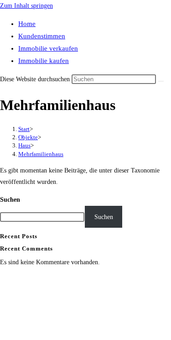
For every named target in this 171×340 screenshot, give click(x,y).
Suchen (10, 199)
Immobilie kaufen (43, 60)
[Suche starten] (161, 81)
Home (27, 23)
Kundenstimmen (41, 36)
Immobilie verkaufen (48, 48)
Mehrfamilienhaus (40, 154)
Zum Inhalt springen (26, 5)
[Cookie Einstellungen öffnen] (68, 334)
